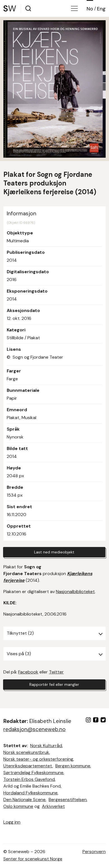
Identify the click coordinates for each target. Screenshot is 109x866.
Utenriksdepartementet (27, 766)
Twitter (56, 672)
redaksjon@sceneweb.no (34, 729)
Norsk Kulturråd (46, 746)
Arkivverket (53, 806)
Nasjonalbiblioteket (75, 591)
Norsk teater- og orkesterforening (38, 759)
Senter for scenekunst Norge (32, 859)
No (90, 8)
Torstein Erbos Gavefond (29, 779)
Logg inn (11, 822)
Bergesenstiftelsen (68, 799)
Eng (101, 8)
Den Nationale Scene (24, 799)
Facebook (28, 672)
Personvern (94, 851)
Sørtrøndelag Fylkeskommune (33, 772)
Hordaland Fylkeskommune (30, 793)
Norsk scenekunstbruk (26, 752)
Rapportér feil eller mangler (54, 684)
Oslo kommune (18, 806)
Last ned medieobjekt (54, 552)
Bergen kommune (72, 766)
